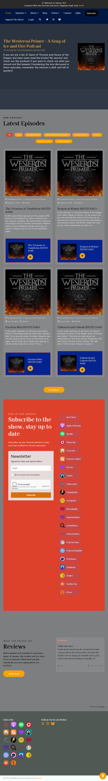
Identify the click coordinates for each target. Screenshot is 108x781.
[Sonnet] (28, 757)
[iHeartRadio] (28, 742)
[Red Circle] (6, 727)
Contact (67, 12)
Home (8, 12)
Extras (54, 12)
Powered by (97, 707)
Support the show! (14, 19)
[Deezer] (21, 734)
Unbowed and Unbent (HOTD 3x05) (79, 327)
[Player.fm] (28, 727)
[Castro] (28, 734)
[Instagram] (47, 724)
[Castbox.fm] (6, 765)
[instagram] (53, 19)
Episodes (20, 12)
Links (77, 12)
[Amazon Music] (6, 749)
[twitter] (47, 19)
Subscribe (91, 13)
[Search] (40, 19)
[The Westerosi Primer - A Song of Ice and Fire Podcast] (91, 56)
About (33, 12)
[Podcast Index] (21, 749)
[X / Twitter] (42, 724)
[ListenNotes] (13, 749)
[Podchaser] (13, 757)
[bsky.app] (59, 19)
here (81, 5)
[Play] (30, 257)
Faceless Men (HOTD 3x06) (22, 327)
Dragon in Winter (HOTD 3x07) (77, 208)
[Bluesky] (53, 724)
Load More (54, 389)
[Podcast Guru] (28, 749)
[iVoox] (13, 765)
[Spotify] (21, 727)
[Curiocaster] (6, 742)
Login (31, 19)
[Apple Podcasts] (13, 727)
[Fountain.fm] (13, 742)
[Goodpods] (21, 742)
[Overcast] (6, 734)
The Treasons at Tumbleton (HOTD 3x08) (27, 210)
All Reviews (13, 673)
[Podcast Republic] (6, 757)
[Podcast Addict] (13, 734)
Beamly (38, 778)
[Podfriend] (21, 757)
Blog (45, 12)
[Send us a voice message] (103, 775)
